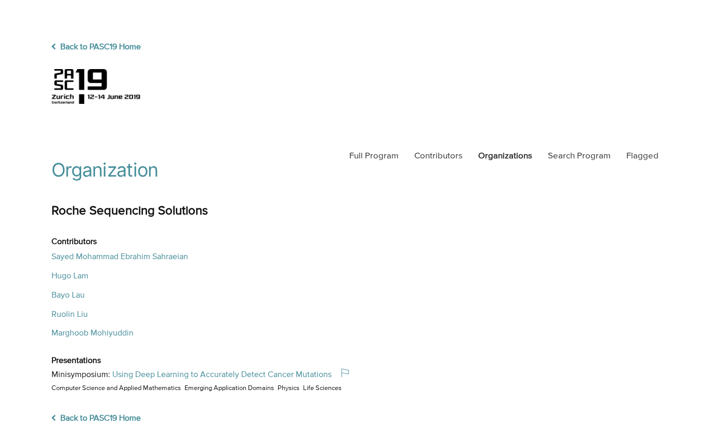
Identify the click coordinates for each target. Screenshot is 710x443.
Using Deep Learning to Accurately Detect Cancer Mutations (222, 375)
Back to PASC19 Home (99, 47)
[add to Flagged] (349, 374)
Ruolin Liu (69, 315)
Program (374, 156)
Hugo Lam (69, 276)
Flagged (642, 156)
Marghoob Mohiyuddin (92, 333)
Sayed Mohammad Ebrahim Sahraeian (119, 257)
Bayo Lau (68, 295)
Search (579, 156)
